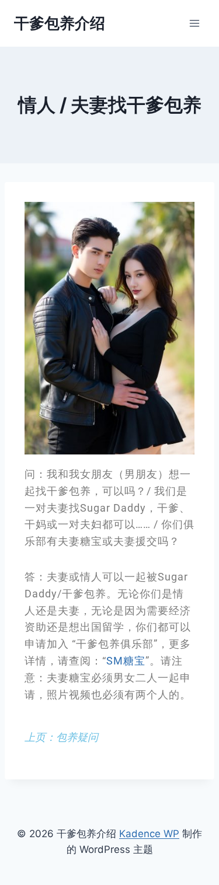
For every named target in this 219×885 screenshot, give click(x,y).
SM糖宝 (125, 661)
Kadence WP (149, 833)
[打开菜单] (194, 23)
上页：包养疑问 (61, 737)
